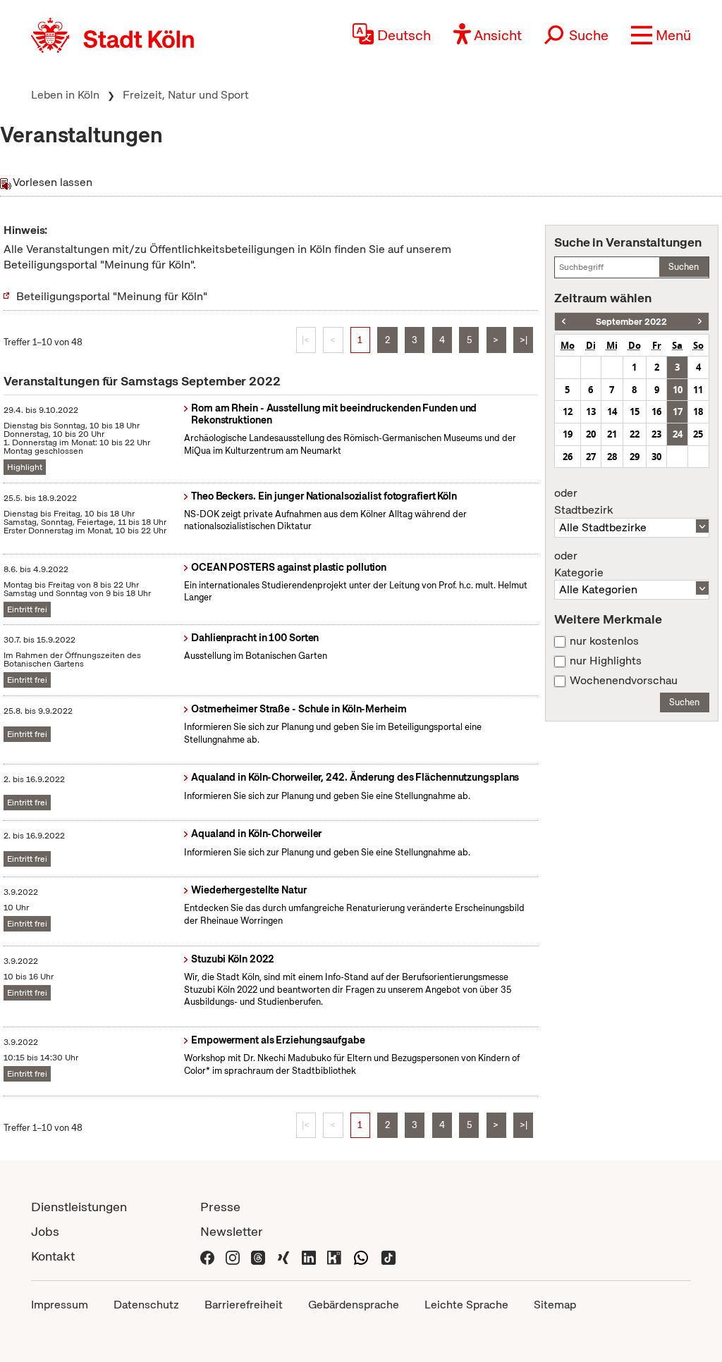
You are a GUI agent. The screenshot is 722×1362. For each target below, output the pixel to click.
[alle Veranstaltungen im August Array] (564, 321)
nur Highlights (606, 661)
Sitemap (555, 1304)
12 (568, 411)
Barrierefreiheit (243, 1304)
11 (698, 389)
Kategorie (579, 564)
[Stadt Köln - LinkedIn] (309, 1256)
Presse (220, 1207)
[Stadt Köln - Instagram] (233, 1256)
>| (523, 340)
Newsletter (231, 1231)
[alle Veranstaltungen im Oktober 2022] (700, 321)
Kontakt (53, 1256)
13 (591, 411)
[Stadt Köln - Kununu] (334, 1256)
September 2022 (631, 322)
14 (612, 411)
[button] (661, 35)
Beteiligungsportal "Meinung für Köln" (111, 296)
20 (591, 434)
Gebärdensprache (353, 1304)
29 (635, 456)
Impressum (59, 1304)
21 (612, 434)
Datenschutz (146, 1304)
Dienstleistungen (79, 1207)
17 (678, 411)
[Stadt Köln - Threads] (258, 1256)
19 (568, 434)
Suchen (683, 267)
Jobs (45, 1231)
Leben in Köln (65, 94)
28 (612, 456)
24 (678, 434)
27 (591, 456)
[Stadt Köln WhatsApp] (361, 1256)
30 (656, 456)
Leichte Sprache (466, 1304)
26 (568, 456)
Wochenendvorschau (624, 680)
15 (635, 411)
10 (678, 389)
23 (656, 434)
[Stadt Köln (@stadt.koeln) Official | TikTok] (388, 1256)
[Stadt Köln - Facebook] (207, 1256)
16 (656, 411)
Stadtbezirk (583, 501)
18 (698, 411)
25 (698, 434)
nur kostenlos (604, 641)
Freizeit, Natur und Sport (186, 94)
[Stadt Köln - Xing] (283, 1256)
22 (635, 434)
